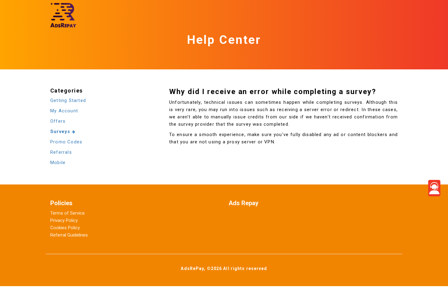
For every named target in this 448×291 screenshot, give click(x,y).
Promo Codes (66, 142)
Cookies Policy (65, 227)
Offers (58, 121)
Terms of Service (67, 213)
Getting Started (68, 100)
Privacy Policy (64, 220)
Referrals (61, 152)
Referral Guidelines (69, 235)
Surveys (61, 131)
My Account (64, 111)
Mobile (58, 162)
